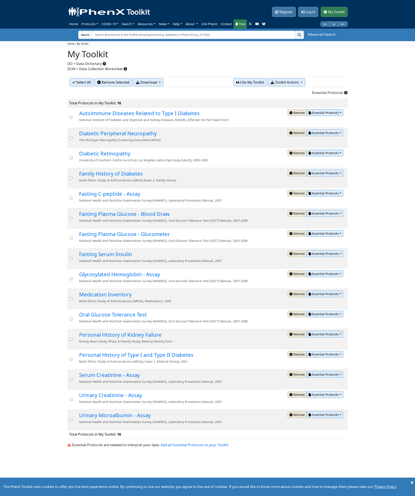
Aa (333, 24)
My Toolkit (336, 12)
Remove (298, 113)
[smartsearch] (299, 35)
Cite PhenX (209, 24)
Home (73, 24)
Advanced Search (322, 34)
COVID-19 (109, 24)
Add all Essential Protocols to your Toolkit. (195, 445)
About (190, 24)
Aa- (325, 24)
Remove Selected (115, 82)
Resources (145, 24)
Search (127, 24)
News (163, 24)
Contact (226, 24)
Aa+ (343, 24)
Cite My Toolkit (251, 82)
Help (176, 24)
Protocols (88, 24)
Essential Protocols (325, 113)
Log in (310, 12)
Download (148, 82)
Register (285, 12)
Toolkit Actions (287, 82)
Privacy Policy (385, 486)
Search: (85, 34)
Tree (241, 24)
